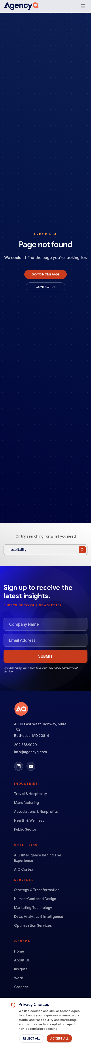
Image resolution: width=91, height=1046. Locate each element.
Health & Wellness (29, 820)
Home (19, 951)
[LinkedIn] (18, 766)
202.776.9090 (25, 745)
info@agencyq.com (30, 752)
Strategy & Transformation (36, 890)
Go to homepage (45, 274)
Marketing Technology (33, 908)
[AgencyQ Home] (21, 6)
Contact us (45, 287)
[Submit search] (82, 549)
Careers (21, 987)
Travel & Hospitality (30, 794)
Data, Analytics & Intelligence (38, 916)
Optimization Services (33, 925)
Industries (26, 784)
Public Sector (25, 829)
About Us (22, 960)
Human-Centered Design (35, 899)
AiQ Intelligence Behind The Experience (37, 858)
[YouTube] (31, 766)
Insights (20, 969)
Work (18, 978)
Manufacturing (26, 803)
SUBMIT (45, 656)
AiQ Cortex (23, 869)
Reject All (31, 1038)
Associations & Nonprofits (36, 811)
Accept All (59, 1038)
